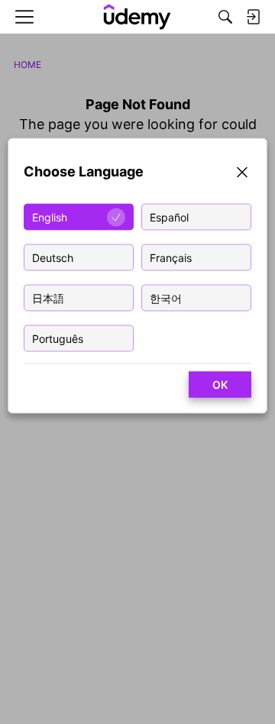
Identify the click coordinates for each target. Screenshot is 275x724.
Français (171, 257)
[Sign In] (253, 17)
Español (169, 217)
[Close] (242, 174)
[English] (137, 17)
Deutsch (52, 257)
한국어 (166, 298)
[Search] (225, 17)
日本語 (48, 298)
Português (57, 338)
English (49, 217)
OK (220, 384)
